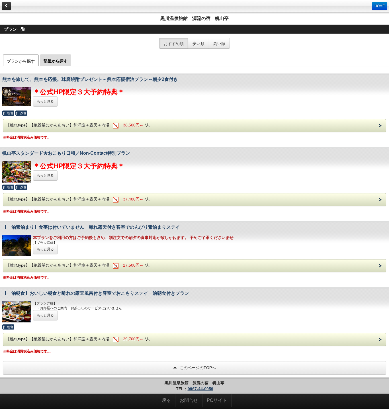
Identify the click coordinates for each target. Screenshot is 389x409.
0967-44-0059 (200, 388)
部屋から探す (55, 61)
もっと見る (45, 101)
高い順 (219, 43)
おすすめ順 (174, 43)
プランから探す (21, 61)
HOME (379, 6)
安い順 (198, 43)
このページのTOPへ (197, 367)
